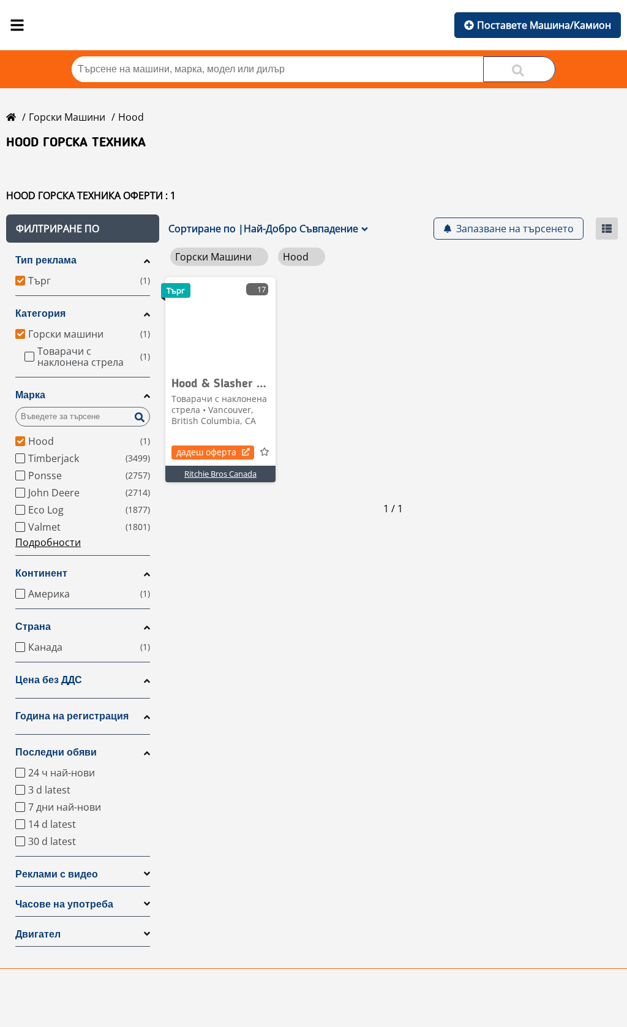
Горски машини (67, 117)
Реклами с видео (56, 874)
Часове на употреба (64, 904)
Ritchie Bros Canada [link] (220, 473)
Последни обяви (56, 752)
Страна (33, 626)
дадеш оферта (206, 452)
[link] (220, 323)
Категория (40, 313)
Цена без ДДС (48, 680)
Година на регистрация (72, 716)
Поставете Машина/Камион (544, 25)
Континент (41, 573)
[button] (82, 228)
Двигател (38, 934)
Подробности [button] (48, 542)
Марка (30, 395)
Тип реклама (46, 260)
